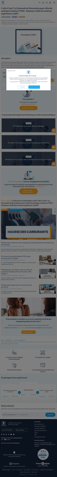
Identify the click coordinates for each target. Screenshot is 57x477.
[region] (28, 79)
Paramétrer (22, 87)
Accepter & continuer (34, 87)
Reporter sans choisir (11, 70)
